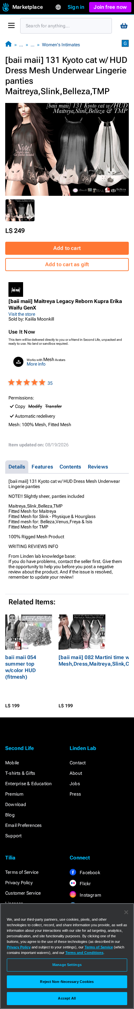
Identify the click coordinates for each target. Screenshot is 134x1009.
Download (15, 804)
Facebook (89, 872)
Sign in (76, 7)
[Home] (8, 44)
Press (75, 794)
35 (50, 383)
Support (13, 835)
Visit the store (21, 314)
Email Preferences (23, 825)
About (76, 773)
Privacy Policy (19, 882)
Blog (10, 814)
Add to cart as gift (67, 264)
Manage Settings (67, 965)
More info (36, 364)
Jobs (75, 783)
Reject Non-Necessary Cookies (67, 982)
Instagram (90, 895)
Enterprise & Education (28, 783)
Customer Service (23, 893)
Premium (14, 794)
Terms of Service (21, 872)
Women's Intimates (61, 44)
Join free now (110, 7)
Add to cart (67, 248)
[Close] (126, 912)
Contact (78, 762)
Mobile (12, 762)
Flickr (85, 883)
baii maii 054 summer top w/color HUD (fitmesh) (20, 667)
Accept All (67, 998)
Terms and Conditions (84, 953)
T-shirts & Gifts (20, 773)
